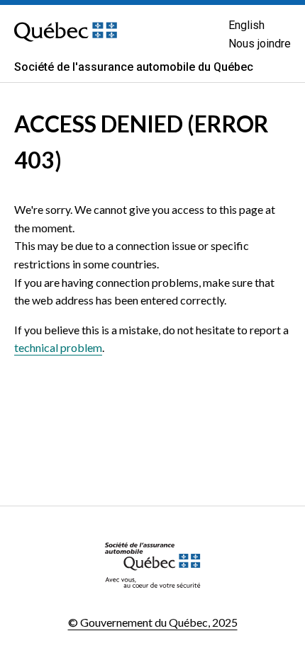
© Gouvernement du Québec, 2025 (153, 622)
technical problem (58, 347)
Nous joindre (259, 43)
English (246, 25)
